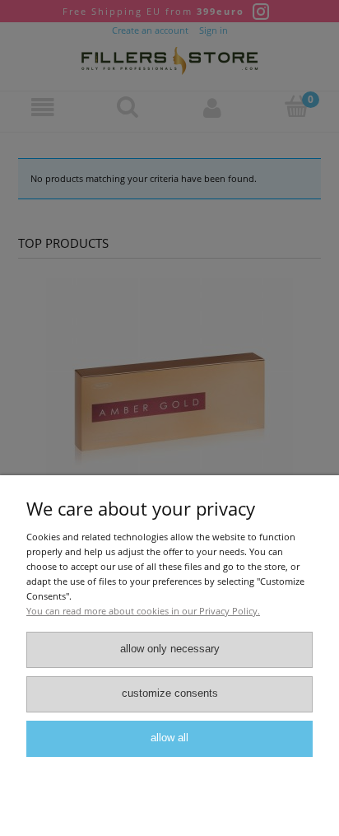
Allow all (169, 738)
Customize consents (170, 693)
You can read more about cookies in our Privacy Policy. (143, 611)
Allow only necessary (170, 649)
